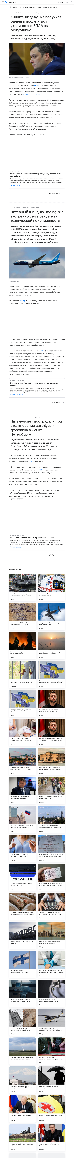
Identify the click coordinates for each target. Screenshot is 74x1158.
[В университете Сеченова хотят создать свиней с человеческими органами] (22, 906)
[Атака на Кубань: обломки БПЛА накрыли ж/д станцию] (51, 1109)
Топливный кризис (51, 7)
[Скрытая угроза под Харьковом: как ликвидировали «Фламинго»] (22, 1051)
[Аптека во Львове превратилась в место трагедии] (51, 587)
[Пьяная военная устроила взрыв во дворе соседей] (22, 877)
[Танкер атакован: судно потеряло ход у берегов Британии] (51, 645)
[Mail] (6, 2)
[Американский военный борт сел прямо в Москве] (51, 616)
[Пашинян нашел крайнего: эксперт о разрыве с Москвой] (22, 1080)
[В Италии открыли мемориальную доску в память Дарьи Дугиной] (51, 848)
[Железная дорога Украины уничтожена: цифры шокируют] (51, 819)
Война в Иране (30, 7)
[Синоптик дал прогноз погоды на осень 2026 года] (51, 790)
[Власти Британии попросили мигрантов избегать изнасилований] (51, 935)
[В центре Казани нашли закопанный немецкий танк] (22, 1022)
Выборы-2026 (16, 7)
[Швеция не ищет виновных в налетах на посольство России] (51, 761)
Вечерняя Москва (27, 417)
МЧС (41, 351)
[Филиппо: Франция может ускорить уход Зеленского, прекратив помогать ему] (51, 703)
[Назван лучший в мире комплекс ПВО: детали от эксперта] (22, 1137)
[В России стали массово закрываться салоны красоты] (22, 732)
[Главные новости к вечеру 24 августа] (22, 1109)
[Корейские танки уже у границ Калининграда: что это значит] (22, 587)
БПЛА (36, 85)
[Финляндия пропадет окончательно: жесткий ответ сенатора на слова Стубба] (22, 964)
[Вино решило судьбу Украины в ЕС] (22, 703)
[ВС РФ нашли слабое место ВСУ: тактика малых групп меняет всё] (51, 732)
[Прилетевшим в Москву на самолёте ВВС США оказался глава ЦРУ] (22, 761)
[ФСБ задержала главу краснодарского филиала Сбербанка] (51, 993)
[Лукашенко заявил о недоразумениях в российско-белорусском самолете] (51, 1022)
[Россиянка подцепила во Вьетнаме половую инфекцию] (22, 674)
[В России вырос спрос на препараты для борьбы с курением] (22, 848)
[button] (37, 59)
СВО (39, 7)
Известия (25, 207)
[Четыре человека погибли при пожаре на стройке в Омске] (22, 993)
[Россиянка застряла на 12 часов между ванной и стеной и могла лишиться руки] (51, 964)
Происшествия (42, 12)
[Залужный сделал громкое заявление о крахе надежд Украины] (22, 790)
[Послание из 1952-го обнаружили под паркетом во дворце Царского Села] (22, 616)
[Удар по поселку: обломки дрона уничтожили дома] (22, 645)
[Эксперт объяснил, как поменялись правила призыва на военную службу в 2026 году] (51, 1051)
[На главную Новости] (11, 2)
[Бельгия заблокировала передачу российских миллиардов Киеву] (51, 674)
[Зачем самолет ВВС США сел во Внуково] (22, 935)
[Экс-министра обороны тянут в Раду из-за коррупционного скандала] (51, 1137)
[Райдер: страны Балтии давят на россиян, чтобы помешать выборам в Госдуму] (22, 819)
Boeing (22, 301)
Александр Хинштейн (31, 94)
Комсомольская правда (28, 12)
